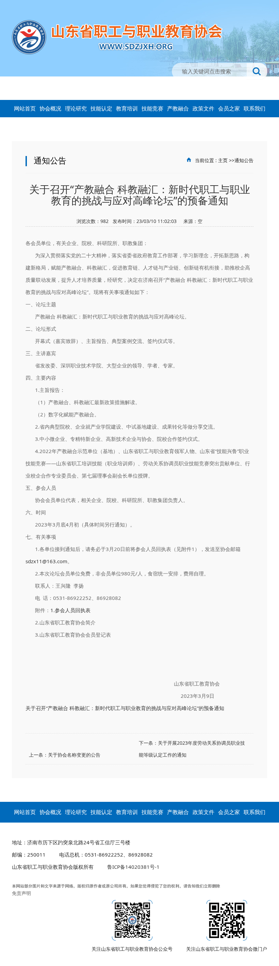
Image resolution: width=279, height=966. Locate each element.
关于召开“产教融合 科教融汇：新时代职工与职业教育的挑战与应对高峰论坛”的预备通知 (125, 708)
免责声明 (21, 893)
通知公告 (243, 160)
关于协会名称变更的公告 (74, 755)
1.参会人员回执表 (70, 610)
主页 (223, 160)
